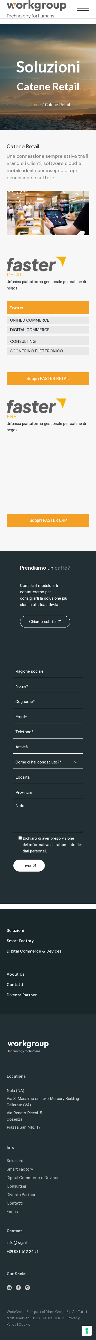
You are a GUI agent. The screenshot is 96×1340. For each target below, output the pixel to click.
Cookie (24, 1324)
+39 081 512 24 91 (23, 1251)
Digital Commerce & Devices (34, 951)
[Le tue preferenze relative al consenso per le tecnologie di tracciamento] (87, 1331)
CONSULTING (23, 341)
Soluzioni (15, 930)
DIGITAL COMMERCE (30, 329)
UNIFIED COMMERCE (29, 320)
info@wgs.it (17, 1242)
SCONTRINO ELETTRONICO (36, 351)
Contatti (15, 984)
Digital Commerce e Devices (33, 1177)
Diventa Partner (22, 995)
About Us (16, 974)
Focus (12, 1211)
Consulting (16, 1186)
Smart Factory (20, 941)
